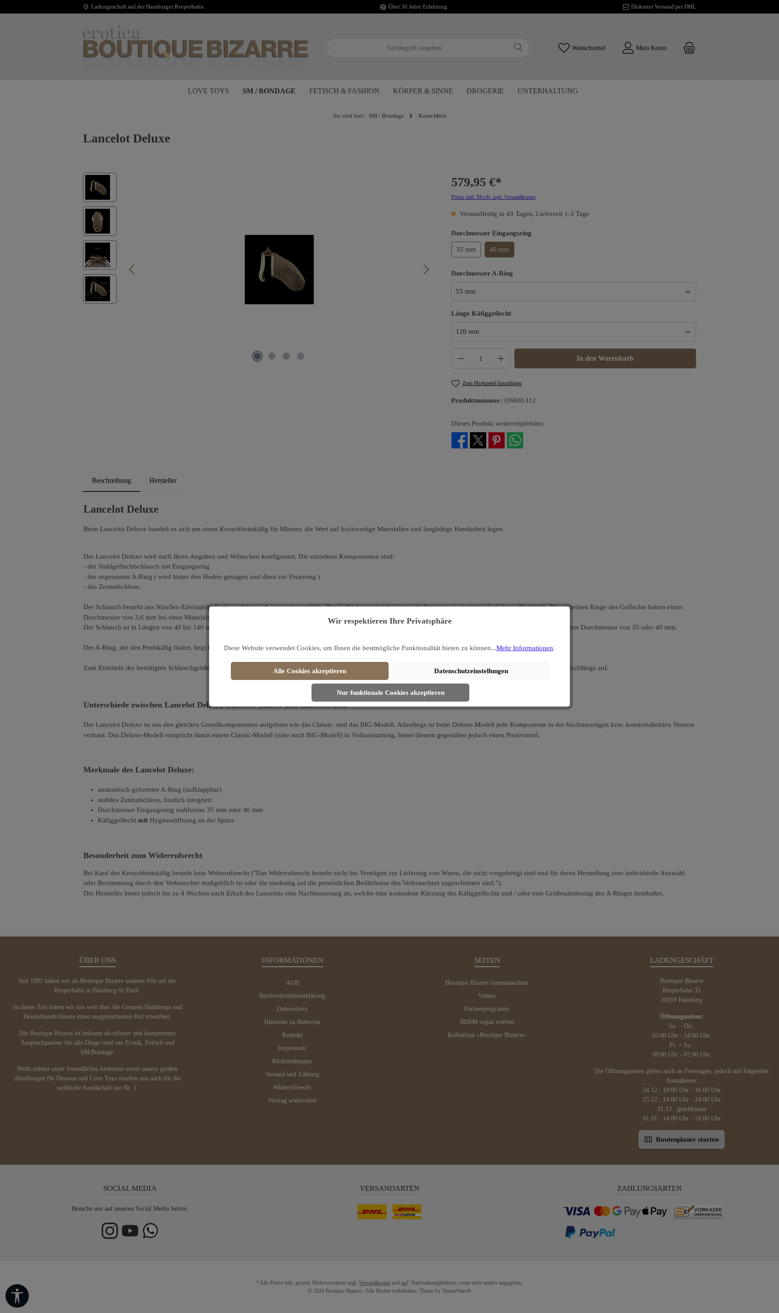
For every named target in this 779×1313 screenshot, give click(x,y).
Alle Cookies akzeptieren (309, 671)
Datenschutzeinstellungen (471, 671)
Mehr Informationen (524, 648)
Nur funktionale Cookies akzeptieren (390, 692)
